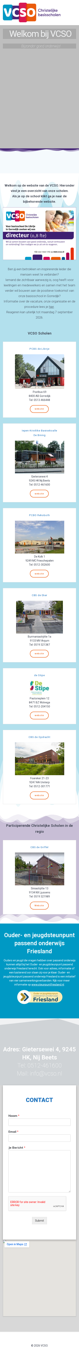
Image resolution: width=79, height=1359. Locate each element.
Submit (39, 1220)
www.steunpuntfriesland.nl (47, 984)
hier (51, 307)
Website (39, 905)
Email (13, 1131)
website (39, 408)
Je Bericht (16, 1147)
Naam (13, 1116)
